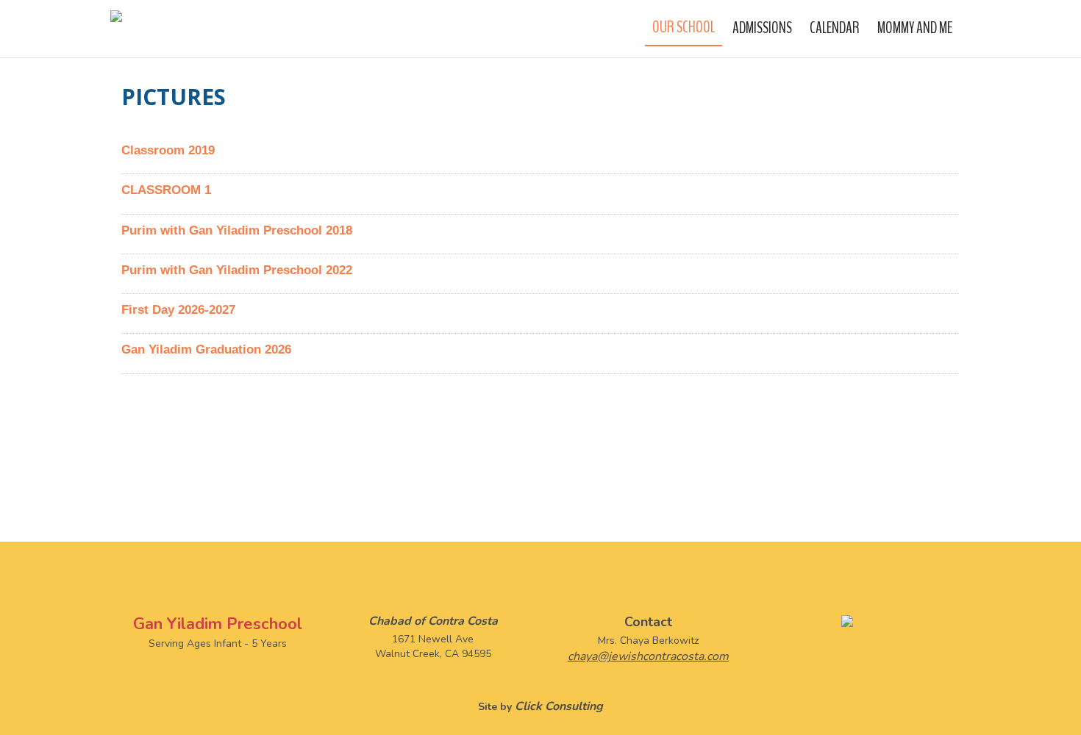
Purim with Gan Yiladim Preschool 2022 (236, 270)
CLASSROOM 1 (166, 190)
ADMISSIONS (762, 28)
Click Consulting (559, 706)
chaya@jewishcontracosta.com (648, 656)
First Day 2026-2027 (178, 310)
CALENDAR (835, 28)
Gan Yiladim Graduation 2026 (206, 349)
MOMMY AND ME (914, 28)
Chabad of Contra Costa (433, 621)
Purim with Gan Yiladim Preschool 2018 (236, 230)
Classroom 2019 (168, 150)
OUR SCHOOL (683, 27)
